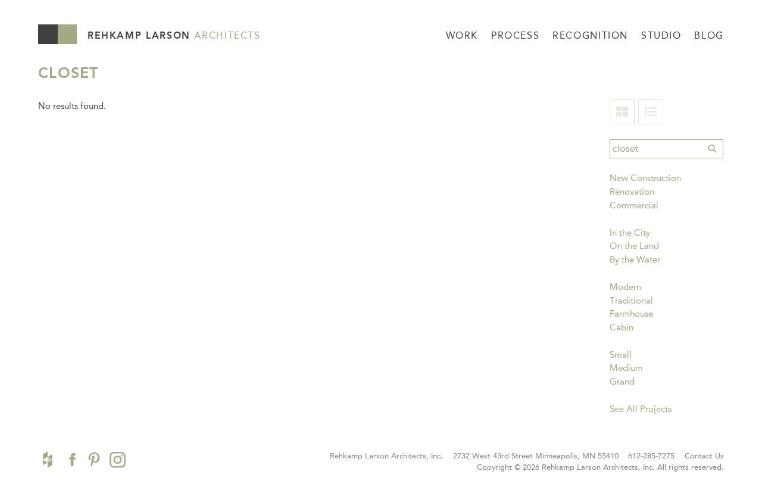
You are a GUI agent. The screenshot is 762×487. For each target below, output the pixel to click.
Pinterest (94, 459)
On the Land (634, 246)
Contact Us (704, 455)
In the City (630, 232)
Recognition (590, 35)
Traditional (631, 300)
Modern (625, 287)
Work (462, 35)
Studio (661, 35)
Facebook (70, 459)
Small (621, 354)
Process (515, 35)
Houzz (47, 459)
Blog (709, 35)
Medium (626, 368)
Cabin (621, 327)
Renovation (632, 191)
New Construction (645, 178)
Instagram (117, 459)
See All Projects (641, 409)
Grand (622, 381)
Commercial (634, 205)
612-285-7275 (651, 455)
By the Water (635, 259)
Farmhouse (631, 313)
